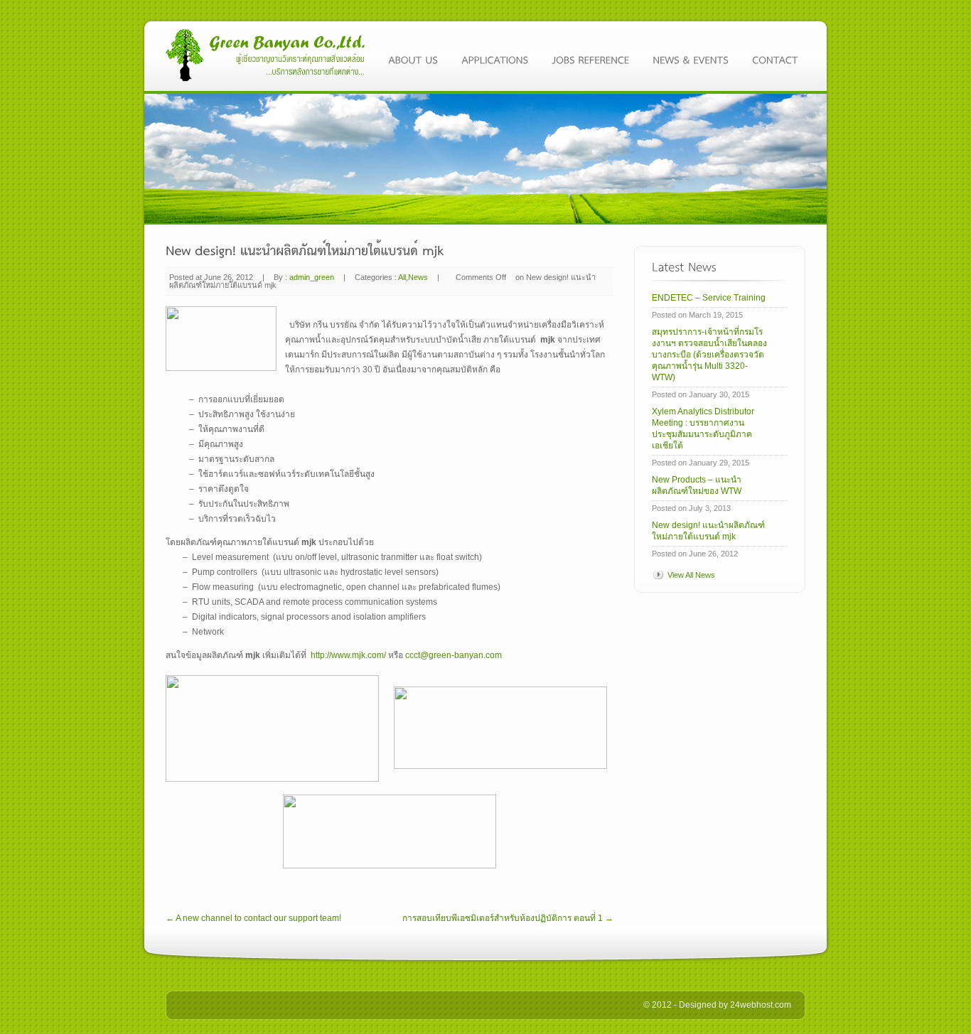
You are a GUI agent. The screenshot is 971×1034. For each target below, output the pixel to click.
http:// (321, 655)
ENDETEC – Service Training (709, 298)
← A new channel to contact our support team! (253, 918)
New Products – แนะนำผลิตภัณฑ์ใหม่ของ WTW (696, 485)
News (418, 277)
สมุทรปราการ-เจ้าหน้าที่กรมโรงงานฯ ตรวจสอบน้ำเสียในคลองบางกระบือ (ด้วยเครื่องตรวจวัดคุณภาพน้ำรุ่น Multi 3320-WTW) (709, 354)
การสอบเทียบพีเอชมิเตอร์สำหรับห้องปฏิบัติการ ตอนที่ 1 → (507, 918)
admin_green (311, 277)
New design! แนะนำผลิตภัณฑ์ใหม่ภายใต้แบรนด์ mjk (708, 531)
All (402, 277)
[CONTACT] (775, 57)
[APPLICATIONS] (499, 57)
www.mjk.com (357, 655)
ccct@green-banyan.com (453, 655)
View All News (691, 575)
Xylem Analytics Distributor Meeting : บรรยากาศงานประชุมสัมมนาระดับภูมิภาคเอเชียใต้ (703, 428)
